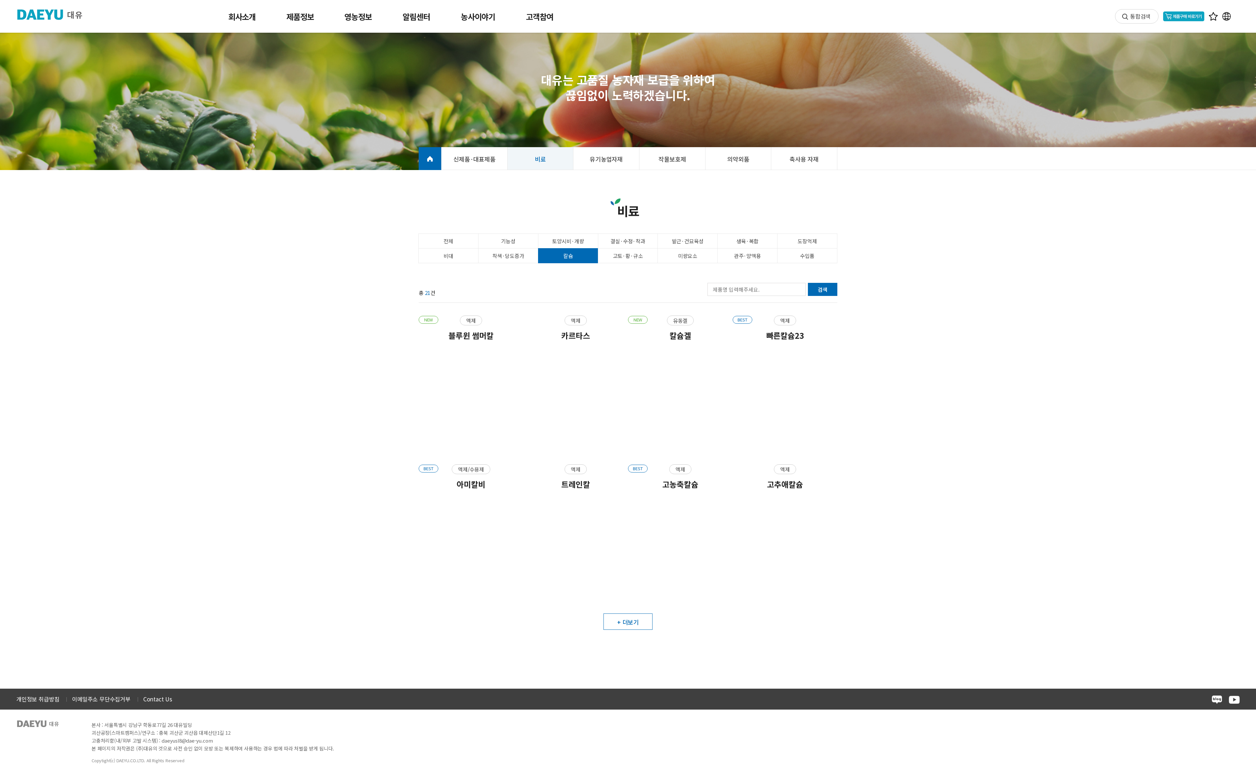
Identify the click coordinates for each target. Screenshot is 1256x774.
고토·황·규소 (628, 256)
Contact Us (157, 699)
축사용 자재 (804, 159)
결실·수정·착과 (627, 241)
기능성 (508, 241)
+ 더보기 (628, 622)
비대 (448, 256)
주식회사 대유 (55, 14)
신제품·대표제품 (474, 159)
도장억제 (807, 241)
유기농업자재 (606, 159)
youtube (1234, 700)
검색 (823, 289)
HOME (430, 158)
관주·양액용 (747, 256)
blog (1217, 700)
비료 (540, 159)
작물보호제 (672, 159)
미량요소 (687, 256)
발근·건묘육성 (688, 241)
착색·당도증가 (508, 256)
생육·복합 (747, 241)
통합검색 (1140, 16)
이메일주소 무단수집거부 (101, 699)
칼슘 (568, 256)
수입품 (807, 256)
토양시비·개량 (568, 241)
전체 (448, 241)
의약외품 (738, 159)
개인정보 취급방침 (37, 699)
